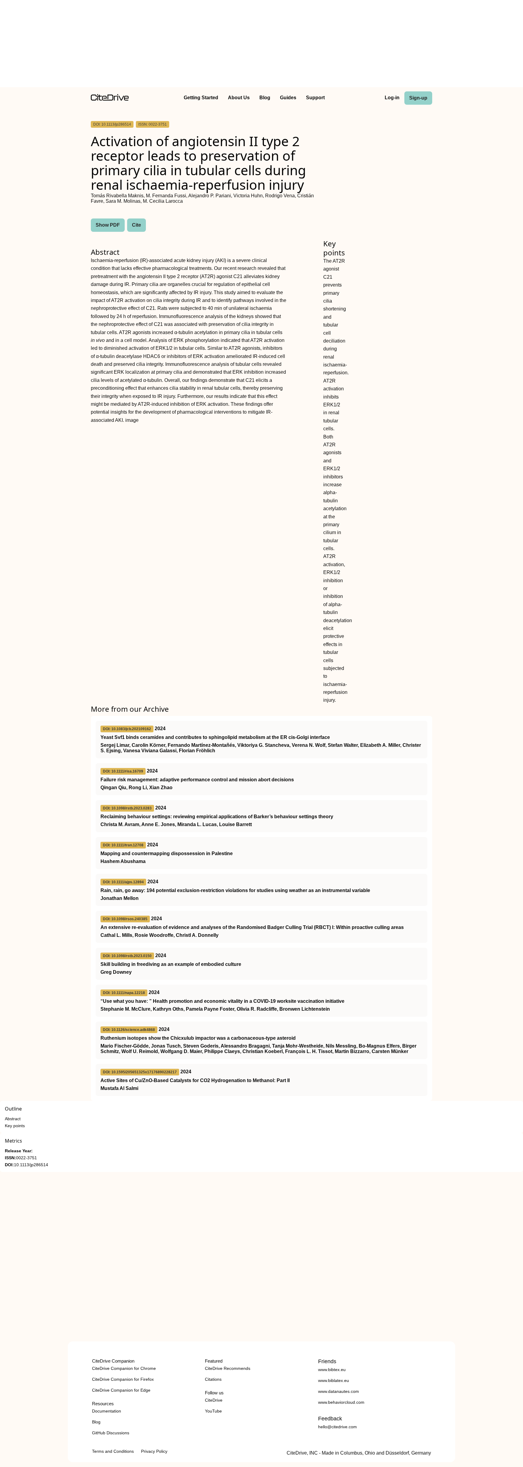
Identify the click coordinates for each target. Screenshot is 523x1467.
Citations (213, 1379)
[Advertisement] (261, 44)
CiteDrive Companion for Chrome (124, 1368)
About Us (239, 97)
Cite (136, 225)
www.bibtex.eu (332, 1369)
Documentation (106, 1411)
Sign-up (418, 97)
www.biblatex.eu (333, 1380)
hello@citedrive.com (337, 1426)
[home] (110, 99)
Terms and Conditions (113, 1451)
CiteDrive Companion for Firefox (123, 1379)
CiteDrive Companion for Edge (121, 1390)
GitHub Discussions (110, 1432)
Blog (264, 97)
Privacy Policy (154, 1451)
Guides (288, 97)
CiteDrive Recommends (227, 1368)
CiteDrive (213, 1400)
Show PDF (108, 225)
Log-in (392, 97)
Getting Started (201, 97)
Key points (15, 1126)
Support (315, 97)
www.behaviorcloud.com (341, 1402)
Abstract (13, 1119)
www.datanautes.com (338, 1391)
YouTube (213, 1411)
